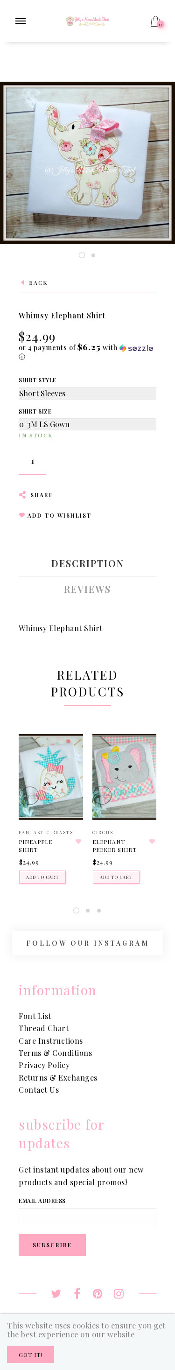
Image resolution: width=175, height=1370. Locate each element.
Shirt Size (35, 411)
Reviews (87, 589)
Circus (102, 832)
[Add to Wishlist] (79, 841)
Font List (35, 1016)
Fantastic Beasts (46, 832)
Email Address (42, 1200)
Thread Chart (44, 1028)
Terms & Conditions (55, 1053)
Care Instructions (51, 1041)
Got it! (30, 1354)
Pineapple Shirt (35, 845)
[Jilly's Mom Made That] (87, 20)
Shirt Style (37, 380)
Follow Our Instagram (87, 943)
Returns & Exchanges (58, 1077)
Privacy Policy (44, 1065)
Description (87, 563)
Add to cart (42, 877)
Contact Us (39, 1090)
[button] (87, 352)
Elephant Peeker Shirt (114, 845)
